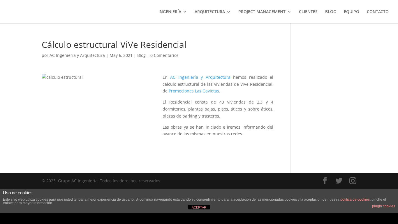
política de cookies (355, 199)
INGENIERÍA (170, 12)
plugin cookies (383, 206)
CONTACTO (378, 12)
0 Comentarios (164, 55)
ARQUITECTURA (210, 12)
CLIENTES (308, 12)
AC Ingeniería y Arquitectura (77, 55)
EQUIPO (351, 12)
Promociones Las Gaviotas (194, 91)
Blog (141, 55)
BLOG (330, 12)
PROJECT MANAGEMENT (262, 12)
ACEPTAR (199, 207)
